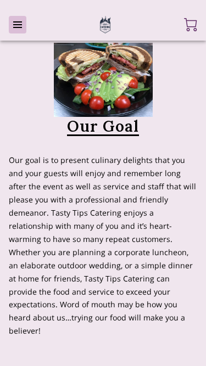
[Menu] (17, 24)
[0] (190, 24)
